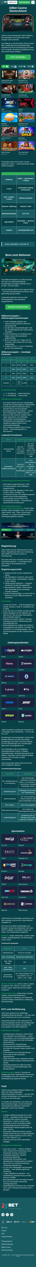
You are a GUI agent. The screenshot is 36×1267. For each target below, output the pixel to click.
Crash (21, 66)
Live (12, 66)
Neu (4, 66)
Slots (29, 66)
